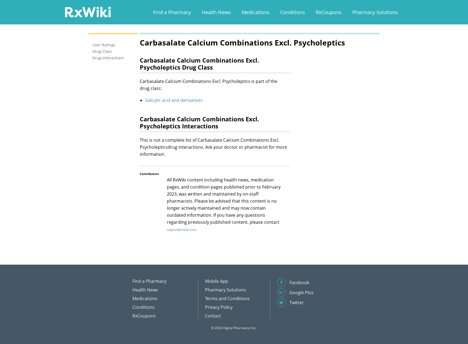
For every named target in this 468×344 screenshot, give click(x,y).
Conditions (292, 12)
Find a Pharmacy (172, 12)
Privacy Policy (219, 307)
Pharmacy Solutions (375, 12)
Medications (255, 12)
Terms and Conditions (227, 298)
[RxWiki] (88, 11)
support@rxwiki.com (181, 230)
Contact (213, 316)
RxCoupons (329, 12)
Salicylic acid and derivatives (174, 100)
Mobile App (216, 281)
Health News (216, 12)
